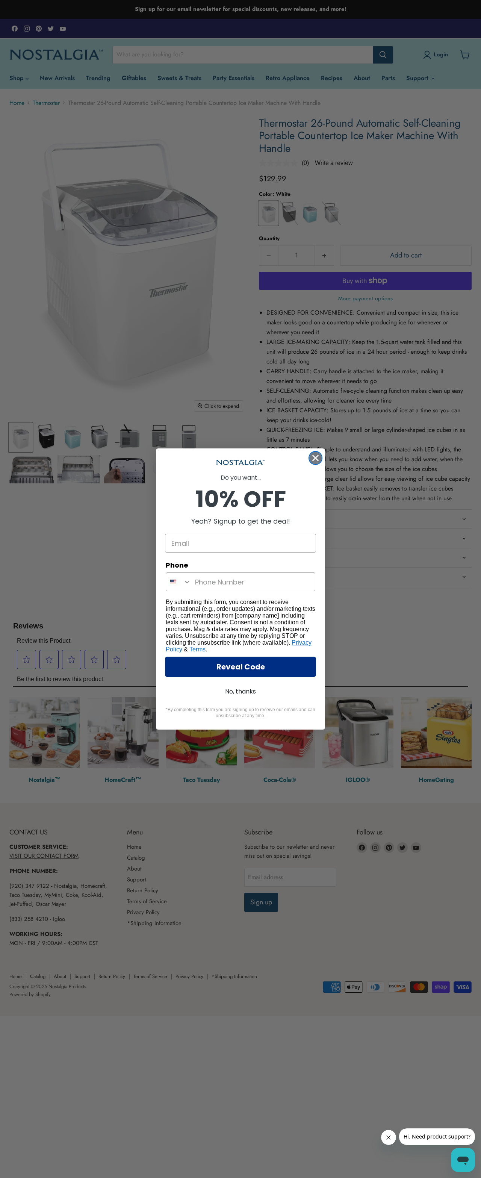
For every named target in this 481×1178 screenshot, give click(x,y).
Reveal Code (240, 667)
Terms (197, 649)
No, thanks (240, 691)
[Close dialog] (315, 458)
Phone (177, 565)
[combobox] (178, 582)
